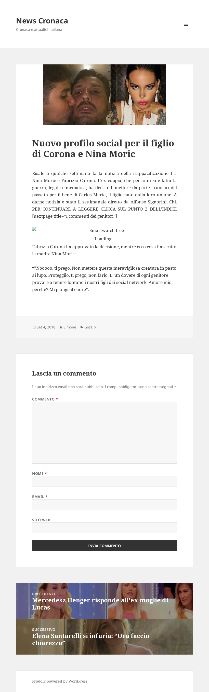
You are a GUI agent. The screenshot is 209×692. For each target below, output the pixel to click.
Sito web (41, 519)
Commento (45, 399)
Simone (69, 327)
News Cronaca (42, 20)
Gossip (90, 327)
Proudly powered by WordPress (59, 681)
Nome (39, 473)
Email (39, 496)
